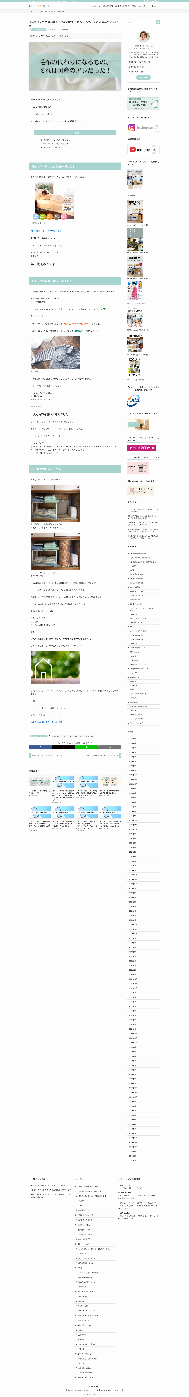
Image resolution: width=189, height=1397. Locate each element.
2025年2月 (133, 811)
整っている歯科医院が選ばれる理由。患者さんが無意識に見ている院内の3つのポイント (143, 530)
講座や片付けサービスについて (88, 1390)
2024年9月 (133, 834)
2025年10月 (133, 784)
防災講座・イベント (136, 591)
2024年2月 (133, 865)
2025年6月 (133, 797)
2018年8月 (133, 1156)
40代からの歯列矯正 (136, 719)
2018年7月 (133, 1160)
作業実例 (133, 566)
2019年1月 (133, 1133)
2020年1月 (133, 1083)
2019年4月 (133, 1124)
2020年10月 (133, 1042)
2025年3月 (133, 807)
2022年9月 (133, 938)
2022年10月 (133, 933)
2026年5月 (133, 752)
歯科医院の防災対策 (136, 578)
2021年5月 (133, 1011)
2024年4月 (133, 856)
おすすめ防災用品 (136, 600)
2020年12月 (133, 1033)
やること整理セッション (138, 618)
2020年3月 (133, 1074)
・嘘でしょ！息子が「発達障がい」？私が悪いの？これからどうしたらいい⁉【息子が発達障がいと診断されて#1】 (138, 1205)
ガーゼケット (89, 736)
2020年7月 (133, 1056)
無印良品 (133, 656)
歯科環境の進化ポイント (138, 574)
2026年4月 (133, 757)
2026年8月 (133, 738)
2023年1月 (133, 920)
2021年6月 (133, 1006)
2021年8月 (133, 997)
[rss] (155, 1)
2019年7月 (133, 1110)
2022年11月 (133, 929)
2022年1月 (133, 974)
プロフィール (143, 77)
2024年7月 (133, 843)
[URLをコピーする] (109, 747)
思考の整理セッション (137, 622)
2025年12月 (133, 775)
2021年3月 (133, 1020)
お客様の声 (133, 570)
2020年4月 (133, 1070)
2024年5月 (133, 852)
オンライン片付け (136, 604)
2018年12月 (133, 1138)
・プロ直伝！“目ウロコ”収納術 (130, 1188)
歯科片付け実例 (106, 1390)
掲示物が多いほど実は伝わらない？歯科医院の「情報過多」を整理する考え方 (143, 537)
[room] (150, 1)
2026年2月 (133, 766)
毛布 (81, 736)
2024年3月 (133, 861)
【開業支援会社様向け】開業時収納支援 (143, 562)
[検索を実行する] (158, 22)
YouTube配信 (134, 660)
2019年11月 (133, 1092)
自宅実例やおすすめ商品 (38, 29)
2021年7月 (133, 1002)
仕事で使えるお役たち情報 (138, 706)
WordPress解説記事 (136, 635)
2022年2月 (133, 970)
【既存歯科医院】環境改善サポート (141, 558)
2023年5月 (133, 906)
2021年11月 (133, 983)
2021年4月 (133, 1015)
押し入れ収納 (55, 736)
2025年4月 (133, 802)
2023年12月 (133, 874)
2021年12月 (133, 979)
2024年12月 (133, 820)
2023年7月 (133, 897)
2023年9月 (133, 888)
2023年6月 (133, 902)
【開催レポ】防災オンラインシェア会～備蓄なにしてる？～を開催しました (143, 523)
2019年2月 (133, 1129)
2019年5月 (133, 1119)
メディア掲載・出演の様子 (138, 694)
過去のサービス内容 (136, 723)
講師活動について (136, 677)
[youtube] (153, 1)
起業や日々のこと (136, 702)
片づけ (70, 736)
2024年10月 (133, 829)
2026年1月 (133, 770)
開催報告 (133, 690)
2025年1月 (133, 816)
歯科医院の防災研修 (136, 583)
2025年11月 (133, 779)
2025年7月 (133, 793)
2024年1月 (133, 870)
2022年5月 (133, 956)
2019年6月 (133, 1115)
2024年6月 (133, 847)
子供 (63, 736)
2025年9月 (133, 788)
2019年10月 (133, 1097)
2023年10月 (133, 884)
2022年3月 (133, 965)
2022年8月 (133, 943)
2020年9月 (133, 1047)
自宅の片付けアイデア (137, 648)
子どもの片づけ (135, 673)
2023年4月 (133, 911)
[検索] (158, 1)
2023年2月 (133, 915)
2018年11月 (133, 1142)
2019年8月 (133, 1106)
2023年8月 (133, 893)
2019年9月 (133, 1101)
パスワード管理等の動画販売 (139, 631)
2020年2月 (133, 1079)
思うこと (133, 711)
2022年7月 (133, 947)
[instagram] (147, 1)
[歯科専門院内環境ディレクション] (39, 6)
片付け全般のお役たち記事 (139, 668)
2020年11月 (133, 1038)
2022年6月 (133, 952)
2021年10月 (133, 988)
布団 (75, 736)
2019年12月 (133, 1088)
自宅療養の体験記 (136, 715)
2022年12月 (133, 924)
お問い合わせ (117, 1390)
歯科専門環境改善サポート (139, 553)
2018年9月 (133, 1151)
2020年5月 (133, 1065)
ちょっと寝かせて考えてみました (54, 143)
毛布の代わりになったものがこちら (55, 139)
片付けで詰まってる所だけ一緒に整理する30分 (143, 609)
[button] (40, 747)
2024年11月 (133, 825)
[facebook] (144, 1)
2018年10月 (133, 1147)
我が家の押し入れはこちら (51, 147)
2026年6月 (133, 748)
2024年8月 (133, 838)
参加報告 (133, 698)
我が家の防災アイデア (137, 595)
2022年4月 (133, 961)
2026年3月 (133, 761)
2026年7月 (133, 743)
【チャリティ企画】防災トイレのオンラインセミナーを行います (143, 510)
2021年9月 (133, 993)
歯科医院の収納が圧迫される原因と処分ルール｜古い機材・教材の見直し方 (143, 517)
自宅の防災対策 (135, 587)
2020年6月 (133, 1061)
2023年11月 (133, 879)
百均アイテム (134, 652)
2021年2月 (133, 1024)
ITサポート (133, 627)
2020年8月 (133, 1052)
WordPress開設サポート (138, 639)
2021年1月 (133, 1029)
